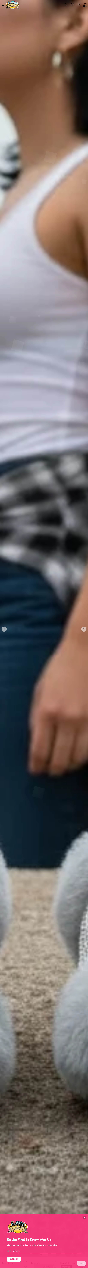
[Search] (65, 5)
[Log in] (79, 5)
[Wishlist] (72, 5)
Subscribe (14, 1259)
